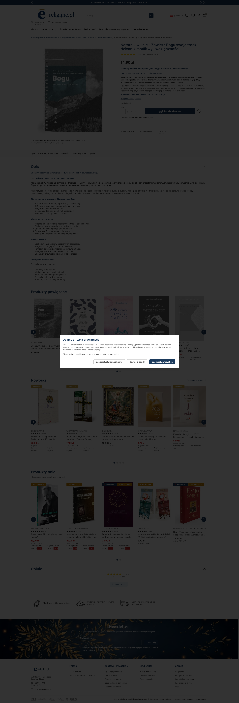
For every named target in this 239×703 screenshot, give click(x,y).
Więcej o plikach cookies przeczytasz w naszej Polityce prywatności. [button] (91, 354)
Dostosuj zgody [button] (137, 362)
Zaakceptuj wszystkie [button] (162, 362)
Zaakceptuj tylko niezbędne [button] (109, 362)
